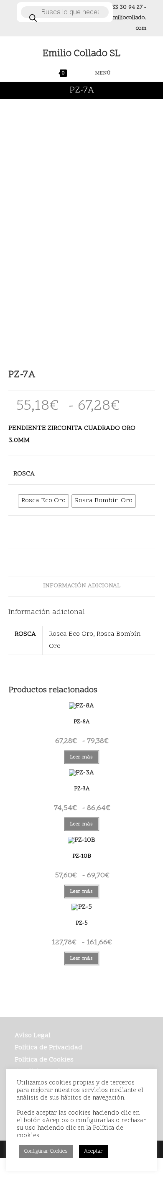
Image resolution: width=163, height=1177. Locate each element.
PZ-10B (81, 856)
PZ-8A (81, 722)
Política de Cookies (44, 1059)
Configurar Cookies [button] (46, 1151)
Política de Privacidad (48, 1047)
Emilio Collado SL (81, 54)
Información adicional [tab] (81, 586)
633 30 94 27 (126, 7)
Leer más (81, 757)
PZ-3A (81, 789)
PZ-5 (82, 923)
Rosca (24, 473)
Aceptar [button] (93, 1151)
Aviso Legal (33, 1035)
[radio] (43, 501)
